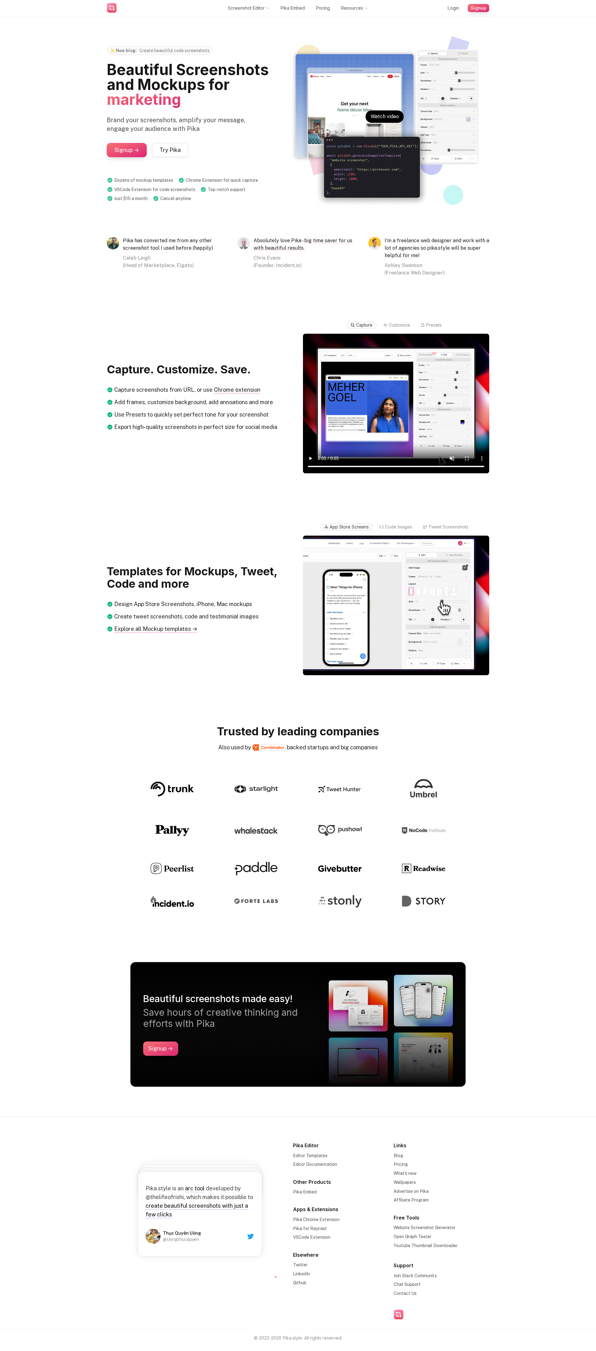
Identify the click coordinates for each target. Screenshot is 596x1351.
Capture (364, 325)
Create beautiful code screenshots (174, 50)
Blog (398, 1155)
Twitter (300, 1264)
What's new (405, 1173)
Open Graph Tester (412, 1236)
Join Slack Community (415, 1275)
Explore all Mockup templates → (155, 629)
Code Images (398, 526)
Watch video (385, 116)
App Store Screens (349, 526)
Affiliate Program (411, 1199)
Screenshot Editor (246, 8)
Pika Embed (293, 8)
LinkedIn (301, 1273)
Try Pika (170, 150)
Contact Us (405, 1293)
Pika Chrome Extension (316, 1219)
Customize (399, 325)
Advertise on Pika (411, 1191)
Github (299, 1282)
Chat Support (407, 1284)
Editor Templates (310, 1155)
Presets (434, 325)
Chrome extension (237, 389)
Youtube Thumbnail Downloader (426, 1245)
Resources (352, 8)
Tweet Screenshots (448, 526)
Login (453, 8)
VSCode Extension (311, 1237)
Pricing (323, 8)
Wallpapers (405, 1182)
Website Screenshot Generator (424, 1227)
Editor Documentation (315, 1164)
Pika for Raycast (310, 1228)
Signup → (127, 150)
